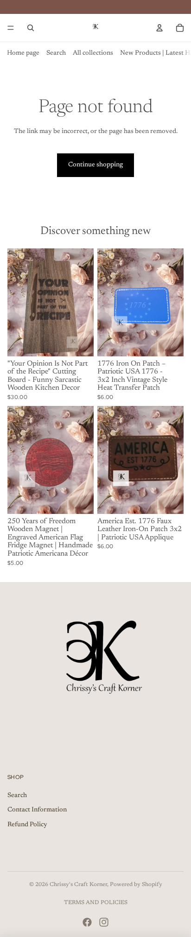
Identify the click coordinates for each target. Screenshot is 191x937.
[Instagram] (103, 922)
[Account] (159, 28)
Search (56, 53)
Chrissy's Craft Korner (78, 884)
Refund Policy (27, 825)
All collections (93, 53)
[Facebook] (87, 922)
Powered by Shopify (136, 884)
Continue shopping (95, 165)
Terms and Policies (95, 902)
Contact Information (37, 810)
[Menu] (10, 27)
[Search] (30, 28)
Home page (23, 53)
